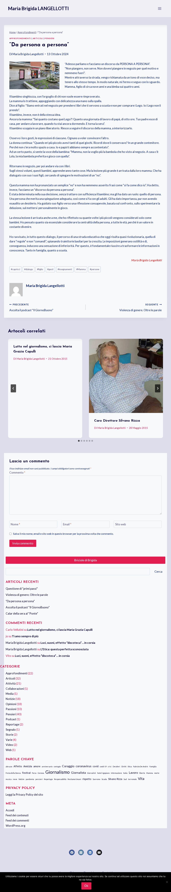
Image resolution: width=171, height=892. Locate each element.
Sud (125, 779)
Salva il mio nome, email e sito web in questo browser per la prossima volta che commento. (63, 533)
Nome (15, 524)
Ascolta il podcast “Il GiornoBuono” (31, 307)
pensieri (39, 779)
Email (67, 524)
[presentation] (126, 376)
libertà (142, 773)
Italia (125, 773)
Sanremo (96, 779)
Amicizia (27, 766)
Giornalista (78, 772)
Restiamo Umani (74, 779)
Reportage (12, 724)
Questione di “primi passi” (22, 588)
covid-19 (103, 766)
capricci (15, 269)
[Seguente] (157, 388)
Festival (26, 772)
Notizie (10, 699)
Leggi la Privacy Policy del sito (24, 794)
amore (36, 766)
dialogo (28, 269)
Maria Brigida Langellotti (28, 54)
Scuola (104, 779)
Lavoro (133, 772)
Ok (86, 885)
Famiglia (152, 766)
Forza (34, 773)
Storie (9, 734)
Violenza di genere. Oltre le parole (140, 307)
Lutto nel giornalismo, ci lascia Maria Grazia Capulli (60, 629)
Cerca (158, 571)
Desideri (116, 766)
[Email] (99, 852)
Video (9, 745)
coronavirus (83, 766)
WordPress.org (15, 825)
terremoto (132, 779)
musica (9, 779)
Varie (9, 739)
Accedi (10, 810)
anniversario (47, 766)
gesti (50, 269)
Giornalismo (57, 772)
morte (156, 773)
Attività (11, 683)
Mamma (81, 269)
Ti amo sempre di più (25, 636)
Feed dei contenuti (17, 815)
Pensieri (49, 38)
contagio (57, 766)
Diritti (123, 766)
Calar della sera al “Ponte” (22, 613)
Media (10, 693)
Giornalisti (91, 773)
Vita (141, 778)
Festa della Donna (13, 773)
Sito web (120, 524)
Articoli (38, 38)
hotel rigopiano (103, 773)
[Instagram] (81, 852)
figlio (40, 269)
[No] (166, 882)
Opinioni (11, 704)
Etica (130, 766)
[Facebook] (72, 852)
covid (96, 766)
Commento (17, 472)
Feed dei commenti (17, 820)
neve (15, 779)
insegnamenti (65, 269)
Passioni (11, 709)
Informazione (116, 773)
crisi (109, 766)
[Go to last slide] (13, 388)
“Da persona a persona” (20, 601)
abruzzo (9, 766)
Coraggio (68, 766)
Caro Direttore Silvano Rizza (117, 420)
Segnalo (11, 729)
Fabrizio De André (140, 766)
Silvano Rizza (115, 778)
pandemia (30, 779)
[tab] (79, 441)
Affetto (18, 766)
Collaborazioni (15, 688)
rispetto (86, 778)
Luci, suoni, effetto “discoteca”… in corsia (68, 642)
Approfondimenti (20, 38)
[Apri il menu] (159, 8)
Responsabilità (60, 779)
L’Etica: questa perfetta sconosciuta (65, 649)
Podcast (11, 719)
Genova (41, 773)
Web (9, 750)
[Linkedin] (90, 852)
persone (94, 269)
